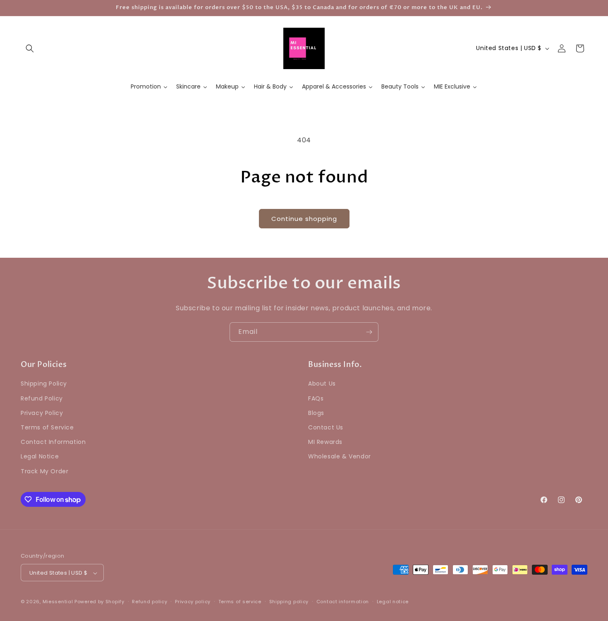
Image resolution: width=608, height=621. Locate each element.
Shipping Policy (44, 384)
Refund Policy (42, 398)
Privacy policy (193, 601)
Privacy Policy (42, 413)
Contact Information (53, 442)
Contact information (342, 601)
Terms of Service (47, 427)
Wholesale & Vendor (339, 457)
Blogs (316, 413)
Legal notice (393, 601)
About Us (322, 384)
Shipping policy (289, 601)
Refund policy (149, 601)
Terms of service (239, 601)
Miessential (58, 602)
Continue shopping (304, 218)
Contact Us (325, 427)
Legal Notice (40, 457)
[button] (30, 48)
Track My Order (44, 471)
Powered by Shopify (99, 602)
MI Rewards (325, 442)
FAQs (315, 398)
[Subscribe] (369, 332)
